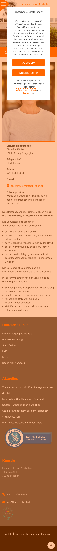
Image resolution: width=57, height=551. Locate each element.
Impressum (28, 93)
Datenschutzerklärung (26, 90)
